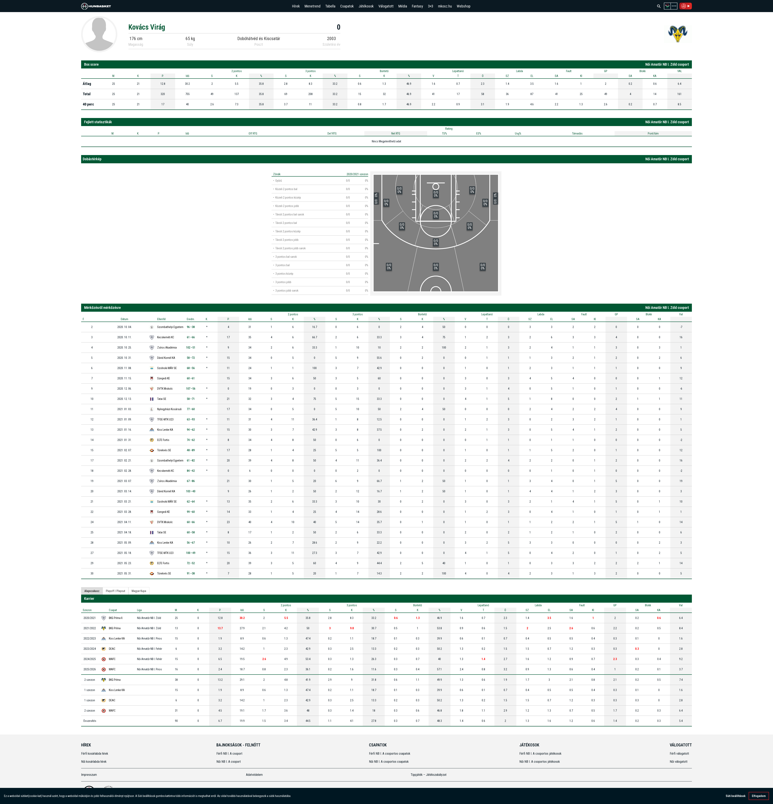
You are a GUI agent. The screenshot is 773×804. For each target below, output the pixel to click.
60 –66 (191, 522)
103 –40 (190, 491)
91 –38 (191, 573)
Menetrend (312, 6)
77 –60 (191, 409)
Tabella (330, 6)
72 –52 (191, 563)
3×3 (430, 6)
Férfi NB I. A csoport (229, 753)
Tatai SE (161, 398)
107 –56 (190, 388)
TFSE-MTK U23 (165, 419)
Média (402, 6)
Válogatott (386, 6)
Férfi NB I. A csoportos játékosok (540, 753)
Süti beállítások (735, 796)
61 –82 (191, 460)
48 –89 (191, 450)
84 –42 (191, 470)
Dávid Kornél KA (166, 357)
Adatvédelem (254, 775)
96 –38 (191, 327)
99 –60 (191, 511)
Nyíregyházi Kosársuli (169, 409)
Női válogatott (678, 762)
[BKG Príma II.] (678, 34)
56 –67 (191, 542)
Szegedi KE (163, 378)
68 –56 (191, 368)
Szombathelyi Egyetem (170, 327)
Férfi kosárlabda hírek (94, 753)
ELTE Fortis (163, 440)
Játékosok (366, 6)
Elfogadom (759, 796)
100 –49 (190, 553)
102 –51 (190, 347)
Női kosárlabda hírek (93, 762)
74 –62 (191, 440)
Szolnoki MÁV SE (167, 368)
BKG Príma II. (116, 618)
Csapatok (347, 6)
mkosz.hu (445, 6)
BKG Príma (115, 628)
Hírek (296, 6)
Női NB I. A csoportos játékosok (539, 762)
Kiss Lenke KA (165, 429)
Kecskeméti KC (165, 337)
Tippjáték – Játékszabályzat (428, 775)
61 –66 (191, 337)
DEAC (112, 648)
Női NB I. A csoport (228, 762)
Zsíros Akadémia (167, 347)
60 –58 (191, 532)
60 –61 (191, 378)
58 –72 (191, 357)
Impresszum (89, 775)
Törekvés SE (164, 450)
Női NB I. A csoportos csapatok (389, 762)
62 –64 (191, 501)
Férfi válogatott (679, 753)
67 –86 (191, 481)
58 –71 (191, 398)
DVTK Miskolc (165, 388)
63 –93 (191, 419)
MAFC (112, 659)
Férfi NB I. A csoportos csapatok (390, 753)
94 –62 (191, 429)
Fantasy (417, 6)
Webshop (463, 6)
